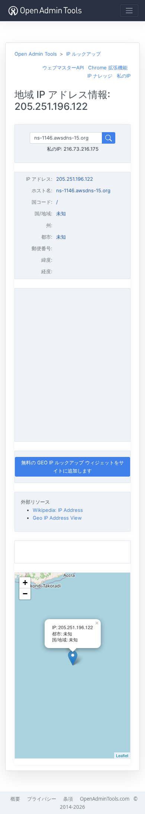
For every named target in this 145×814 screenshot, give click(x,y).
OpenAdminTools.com (104, 798)
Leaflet (122, 755)
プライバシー (41, 798)
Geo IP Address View (57, 518)
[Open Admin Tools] (45, 10)
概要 (15, 798)
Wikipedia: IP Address (58, 510)
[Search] (108, 138)
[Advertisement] (72, 363)
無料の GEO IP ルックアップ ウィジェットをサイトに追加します (72, 466)
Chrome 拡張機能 (108, 68)
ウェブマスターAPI (63, 68)
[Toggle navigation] (129, 10)
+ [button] (25, 582)
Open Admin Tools (35, 54)
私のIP (123, 76)
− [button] (25, 593)
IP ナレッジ (99, 76)
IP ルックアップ (83, 54)
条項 (68, 798)
